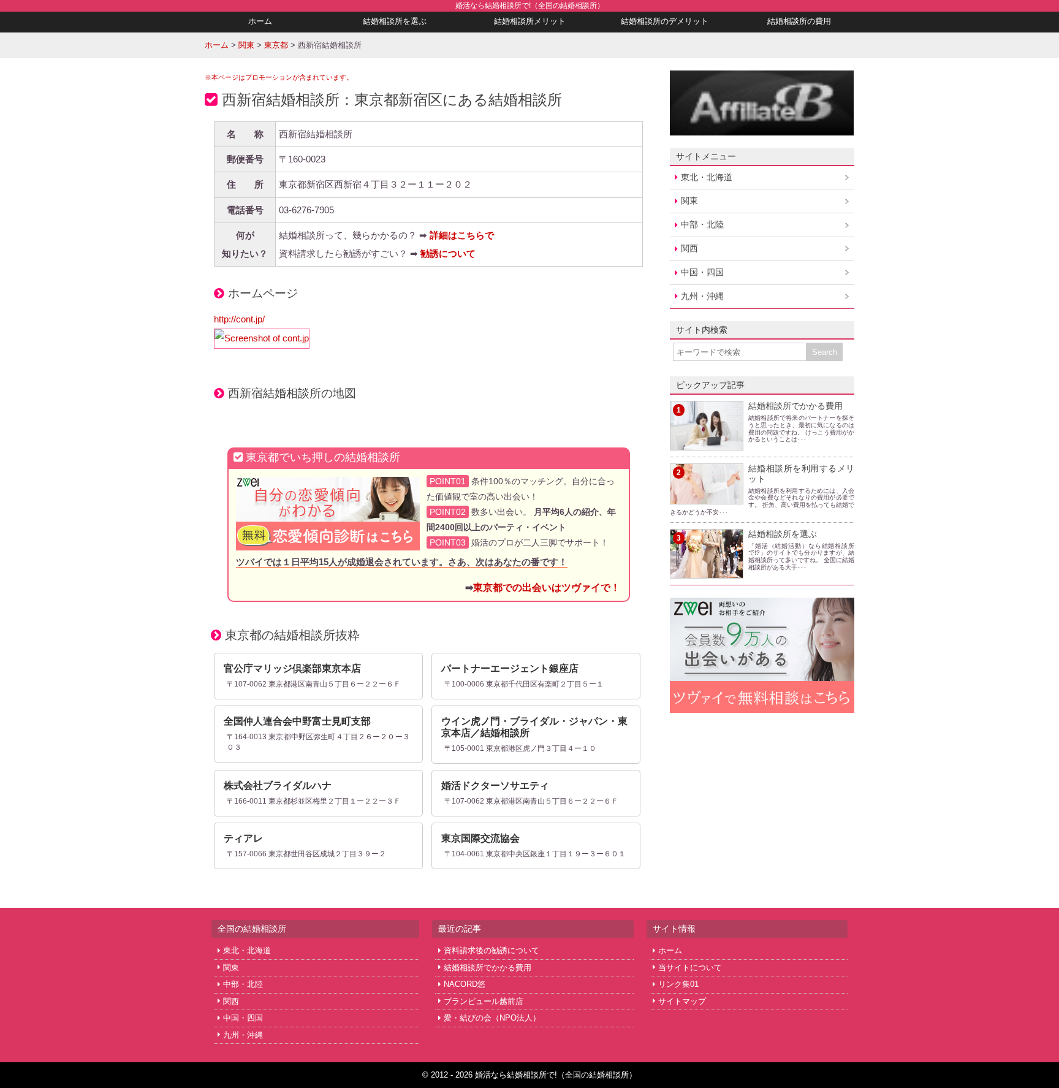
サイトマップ (682, 1001)
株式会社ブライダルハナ (278, 785)
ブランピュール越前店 (483, 1001)
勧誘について (448, 253)
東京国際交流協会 (480, 838)
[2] (706, 497)
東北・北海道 (706, 177)
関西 (689, 248)
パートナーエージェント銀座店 (510, 668)
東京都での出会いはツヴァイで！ (546, 587)
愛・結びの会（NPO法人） (492, 1017)
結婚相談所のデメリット (664, 21)
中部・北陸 (702, 224)
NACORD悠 (464, 984)
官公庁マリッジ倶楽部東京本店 (292, 668)
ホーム (260, 21)
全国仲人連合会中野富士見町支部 (297, 721)
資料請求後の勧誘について (491, 950)
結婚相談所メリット (530, 21)
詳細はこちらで (462, 235)
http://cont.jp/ (239, 319)
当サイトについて (690, 967)
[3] (706, 571)
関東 (689, 200)
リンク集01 (678, 984)
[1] (706, 443)
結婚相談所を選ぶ (395, 21)
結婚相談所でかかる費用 (795, 406)
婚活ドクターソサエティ (495, 785)
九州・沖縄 (702, 296)
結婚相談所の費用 (799, 21)
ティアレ (243, 838)
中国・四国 (702, 272)
